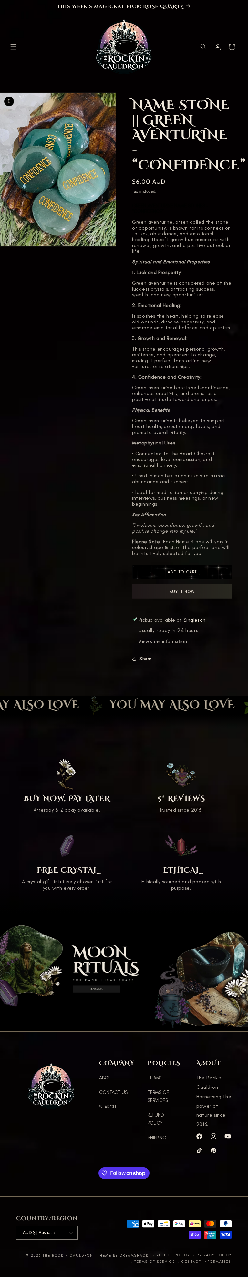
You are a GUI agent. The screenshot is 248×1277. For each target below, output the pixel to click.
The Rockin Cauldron (68, 1255)
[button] (13, 47)
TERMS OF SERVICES (158, 1096)
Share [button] (145, 658)
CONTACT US (113, 1092)
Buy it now (182, 593)
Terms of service (154, 1262)
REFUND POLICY (156, 1119)
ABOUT (106, 1078)
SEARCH (107, 1107)
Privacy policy (214, 1255)
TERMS (154, 1078)
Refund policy (173, 1255)
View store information (163, 641)
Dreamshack (135, 1255)
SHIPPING (157, 1137)
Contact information (206, 1262)
